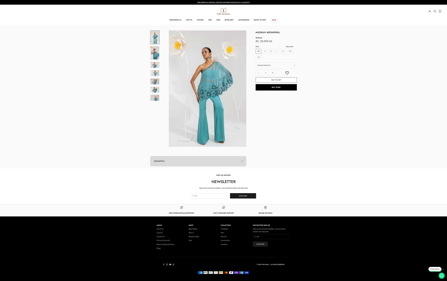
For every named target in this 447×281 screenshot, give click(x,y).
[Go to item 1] (154, 37)
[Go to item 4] (154, 73)
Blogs (159, 248)
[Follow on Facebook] (164, 264)
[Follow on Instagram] (167, 264)
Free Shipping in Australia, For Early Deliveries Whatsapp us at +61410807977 (223, 2)
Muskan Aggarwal (268, 32)
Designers (224, 229)
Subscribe (243, 196)
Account (160, 233)
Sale (190, 240)
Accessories (243, 20)
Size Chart (289, 46)
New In (189, 20)
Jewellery (229, 20)
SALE (274, 20)
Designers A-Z (175, 20)
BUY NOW (276, 87)
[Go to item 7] (154, 98)
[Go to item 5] (154, 81)
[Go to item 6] (154, 89)
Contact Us (161, 237)
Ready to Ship (260, 20)
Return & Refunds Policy (165, 244)
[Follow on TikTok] (173, 264)
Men (210, 20)
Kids (218, 20)
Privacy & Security (163, 240)
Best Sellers (193, 229)
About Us (160, 229)
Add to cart (276, 80)
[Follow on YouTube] (170, 264)
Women (200, 20)
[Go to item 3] (154, 65)
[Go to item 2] (154, 53)
